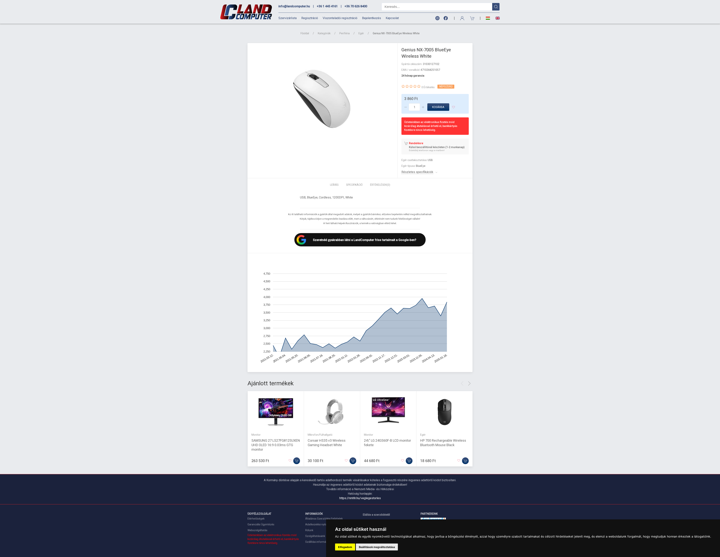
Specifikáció (354, 184)
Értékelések (380, 184)
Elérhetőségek (256, 518)
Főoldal (305, 33)
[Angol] (496, 18)
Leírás (334, 184)
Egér (361, 33)
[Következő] (469, 383)
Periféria (344, 33)
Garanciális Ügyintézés (261, 524)
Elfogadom (345, 547)
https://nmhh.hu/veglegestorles (360, 498)
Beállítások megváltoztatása (377, 547)
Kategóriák (324, 33)
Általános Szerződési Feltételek (324, 518)
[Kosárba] (296, 460)
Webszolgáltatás (257, 530)
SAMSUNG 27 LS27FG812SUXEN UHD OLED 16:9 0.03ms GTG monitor (275, 444)
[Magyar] (488, 18)
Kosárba (438, 107)
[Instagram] (437, 18)
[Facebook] (446, 18)
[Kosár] (472, 18)
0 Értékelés (428, 87)
